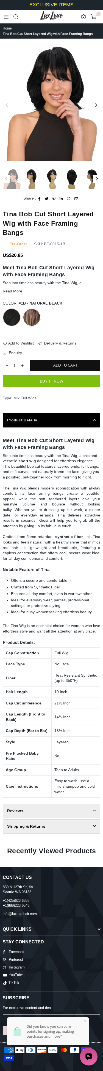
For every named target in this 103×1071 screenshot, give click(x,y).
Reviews (15, 811)
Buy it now (51, 381)
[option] (51, 102)
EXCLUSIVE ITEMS (51, 4)
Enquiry (15, 353)
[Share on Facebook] (39, 198)
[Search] (16, 16)
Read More (12, 291)
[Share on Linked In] (61, 198)
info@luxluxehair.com (20, 914)
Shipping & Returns (26, 826)
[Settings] (83, 16)
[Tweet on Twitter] (46, 198)
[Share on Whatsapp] (69, 198)
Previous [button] (7, 105)
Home (7, 28)
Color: (32, 303)
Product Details (22, 420)
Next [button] (96, 105)
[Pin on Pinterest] (54, 198)
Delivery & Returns (59, 343)
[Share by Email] (76, 198)
